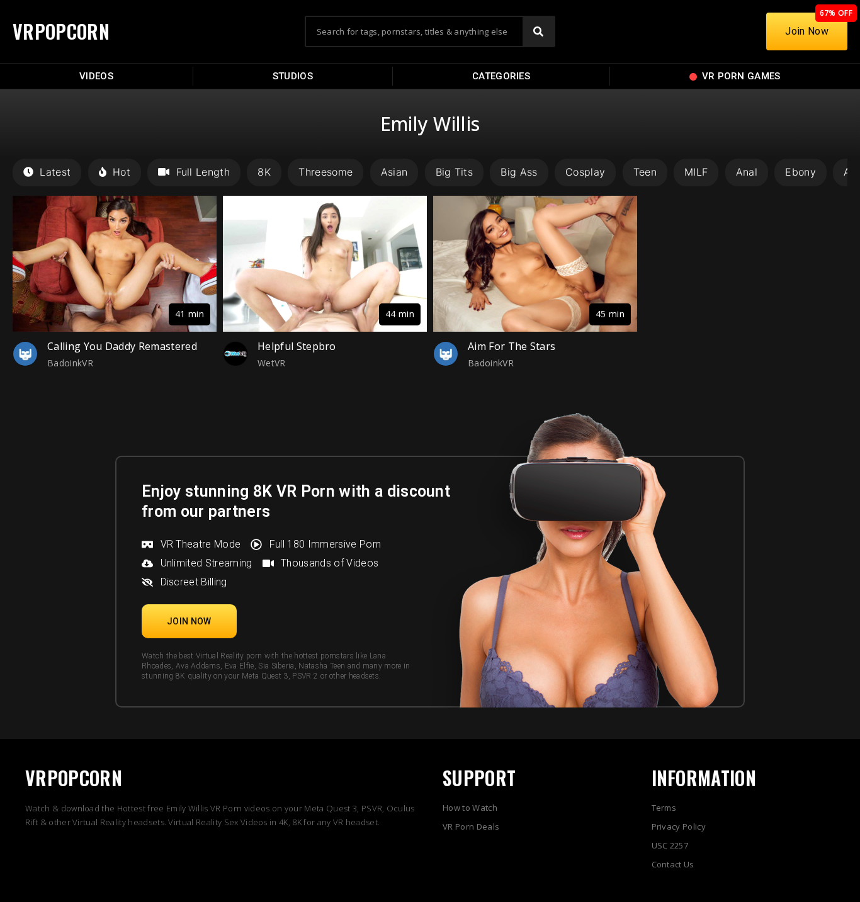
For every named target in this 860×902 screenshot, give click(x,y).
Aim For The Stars (511, 346)
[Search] (538, 31)
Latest (55, 172)
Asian (394, 172)
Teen (645, 172)
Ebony (800, 172)
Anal (746, 172)
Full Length (203, 172)
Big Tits (454, 172)
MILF (696, 172)
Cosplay (585, 172)
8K (264, 172)
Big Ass (519, 172)
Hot (121, 172)
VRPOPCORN (61, 31)
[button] (189, 621)
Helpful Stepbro (296, 346)
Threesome (325, 172)
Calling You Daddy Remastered (122, 346)
